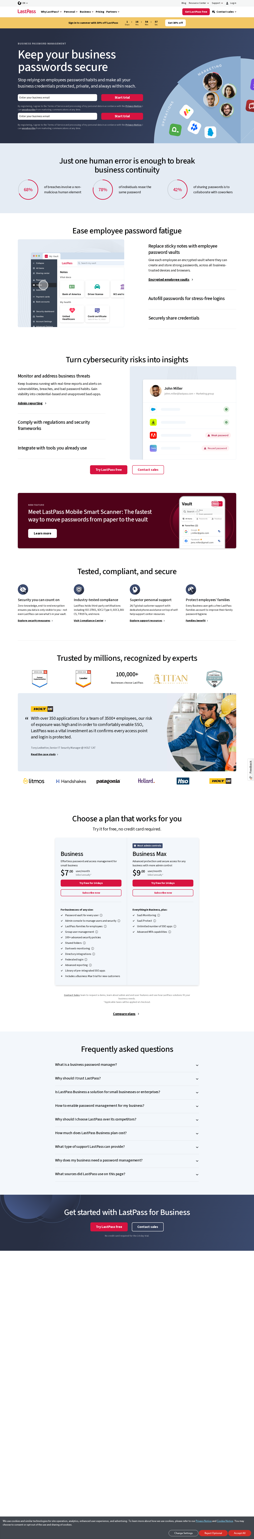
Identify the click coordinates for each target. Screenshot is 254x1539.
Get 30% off (175, 23)
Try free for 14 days (91, 883)
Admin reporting (30, 403)
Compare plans (124, 1013)
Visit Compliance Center (88, 621)
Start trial (122, 97)
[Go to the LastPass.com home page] (27, 11)
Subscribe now (91, 893)
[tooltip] (101, 915)
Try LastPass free (109, 469)
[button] (192, 246)
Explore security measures (34, 621)
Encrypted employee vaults (168, 279)
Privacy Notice (133, 106)
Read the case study (43, 754)
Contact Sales (72, 995)
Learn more (42, 533)
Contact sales (148, 469)
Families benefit (195, 621)
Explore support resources (146, 621)
